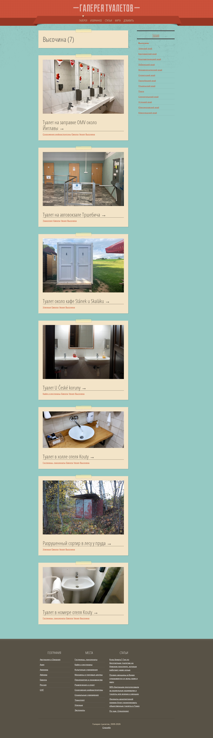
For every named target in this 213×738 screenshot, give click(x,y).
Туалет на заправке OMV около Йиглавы (70, 125)
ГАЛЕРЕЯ (83, 20)
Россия (43, 685)
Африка (43, 675)
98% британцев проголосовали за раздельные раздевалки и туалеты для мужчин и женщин (124, 690)
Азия (42, 664)
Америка (44, 670)
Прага (141, 91)
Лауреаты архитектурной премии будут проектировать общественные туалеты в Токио (124, 702)
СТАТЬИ (108, 20)
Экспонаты (80, 710)
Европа (75, 134)
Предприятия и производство (89, 680)
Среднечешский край (148, 97)
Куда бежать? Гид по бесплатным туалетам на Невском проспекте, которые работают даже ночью (123, 664)
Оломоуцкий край (146, 75)
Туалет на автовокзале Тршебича (71, 215)
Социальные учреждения (87, 695)
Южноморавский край (148, 107)
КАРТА (118, 20)
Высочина (90, 134)
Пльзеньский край (146, 86)
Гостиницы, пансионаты (54, 463)
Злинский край (145, 48)
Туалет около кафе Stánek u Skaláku (73, 301)
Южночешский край (147, 113)
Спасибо (106, 727)
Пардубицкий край (147, 80)
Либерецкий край (146, 64)
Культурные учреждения (86, 670)
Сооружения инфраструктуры (57, 134)
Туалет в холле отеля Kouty (66, 456)
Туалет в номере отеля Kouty (67, 612)
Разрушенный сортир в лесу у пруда (74, 543)
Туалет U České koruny (61, 388)
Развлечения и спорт (85, 685)
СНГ (42, 690)
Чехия (82, 134)
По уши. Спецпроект (119, 711)
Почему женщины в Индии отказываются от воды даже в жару (123, 678)
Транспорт (48, 221)
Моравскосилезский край (150, 70)
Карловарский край (147, 54)
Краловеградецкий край (149, 59)
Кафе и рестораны (52, 394)
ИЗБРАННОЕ (96, 20)
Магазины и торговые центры (89, 675)
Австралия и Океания (50, 659)
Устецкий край (145, 102)
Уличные (47, 307)
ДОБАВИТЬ (129, 20)
